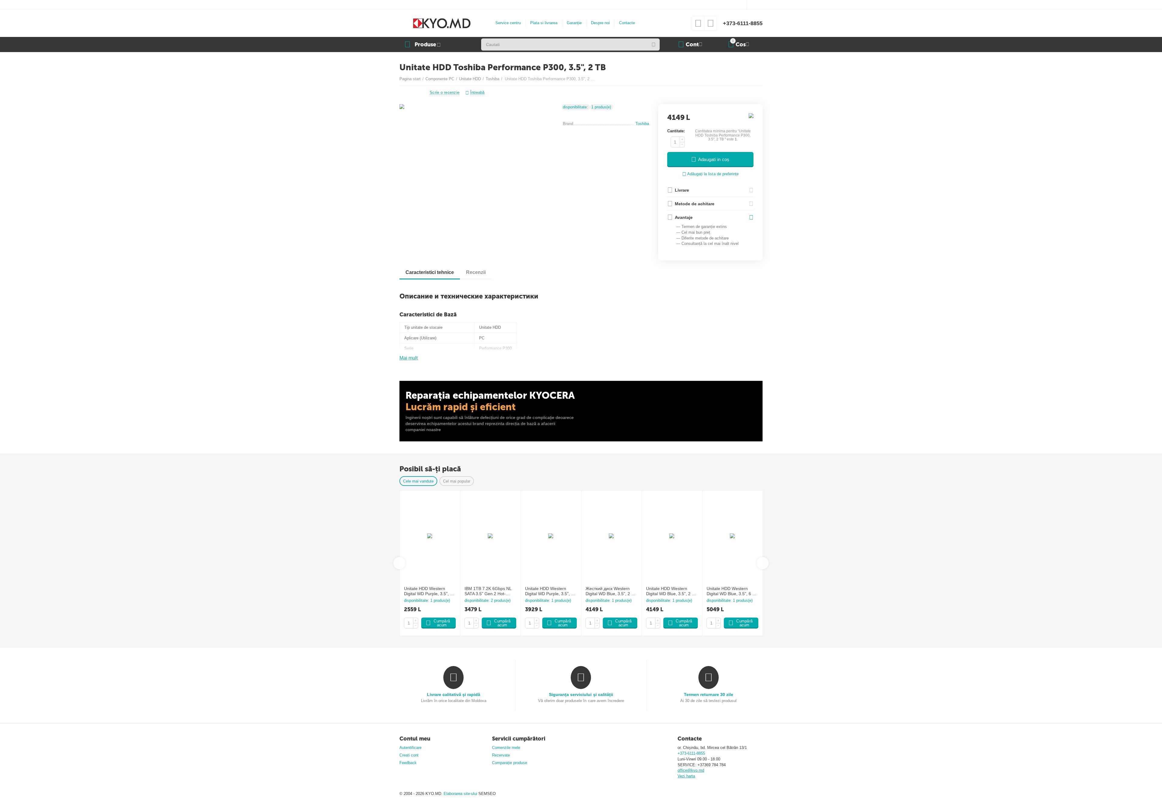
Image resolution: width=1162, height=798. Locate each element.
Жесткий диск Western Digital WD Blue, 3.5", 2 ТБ (611, 591)
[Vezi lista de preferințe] (698, 25)
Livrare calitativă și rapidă (453, 694)
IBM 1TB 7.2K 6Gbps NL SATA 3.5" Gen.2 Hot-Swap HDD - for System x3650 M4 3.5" (487, 591)
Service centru (508, 23)
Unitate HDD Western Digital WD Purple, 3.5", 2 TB (428, 591)
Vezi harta (686, 776)
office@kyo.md (691, 770)
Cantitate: (676, 131)
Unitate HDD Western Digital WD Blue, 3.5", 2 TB (671, 591)
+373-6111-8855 (743, 23)
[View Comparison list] (710, 25)
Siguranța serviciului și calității (581, 694)
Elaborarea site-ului (461, 793)
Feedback (408, 762)
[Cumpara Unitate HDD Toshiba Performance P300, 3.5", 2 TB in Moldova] (477, 168)
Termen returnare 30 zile (708, 694)
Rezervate (501, 755)
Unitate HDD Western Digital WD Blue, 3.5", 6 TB (732, 591)
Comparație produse (509, 762)
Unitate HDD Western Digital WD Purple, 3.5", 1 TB (549, 591)
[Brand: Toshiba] (751, 115)
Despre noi (600, 23)
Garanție (574, 23)
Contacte (627, 23)
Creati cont (409, 755)
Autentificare (410, 747)
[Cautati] (654, 44)
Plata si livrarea (543, 23)
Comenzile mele (506, 747)
